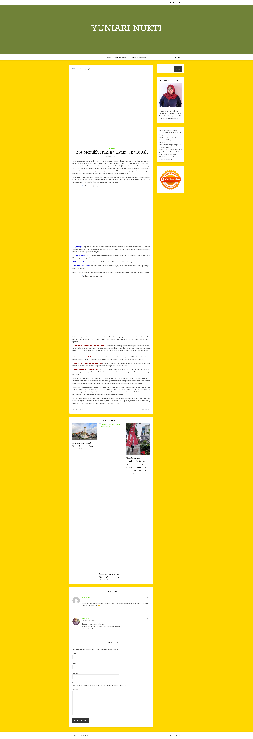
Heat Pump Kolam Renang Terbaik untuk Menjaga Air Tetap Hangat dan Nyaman (170, 132)
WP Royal (85, 735)
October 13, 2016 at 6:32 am (89, 621)
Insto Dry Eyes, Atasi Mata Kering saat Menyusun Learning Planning (169, 139)
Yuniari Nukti (126, 28)
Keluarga (111, 148)
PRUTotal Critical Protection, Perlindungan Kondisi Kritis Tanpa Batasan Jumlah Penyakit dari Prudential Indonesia (137, 464)
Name (75, 653)
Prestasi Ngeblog (138, 57)
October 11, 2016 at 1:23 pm (89, 600)
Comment (75, 689)
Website (75, 673)
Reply (148, 597)
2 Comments (146, 409)
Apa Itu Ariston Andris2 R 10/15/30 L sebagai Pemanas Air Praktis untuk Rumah (170, 156)
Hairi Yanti (86, 598)
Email (74, 663)
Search (178, 69)
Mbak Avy (85, 619)
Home (109, 57)
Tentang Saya (121, 57)
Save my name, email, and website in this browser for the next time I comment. (99, 685)
